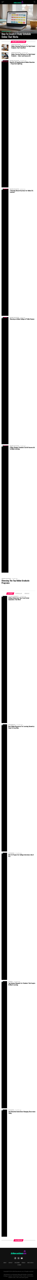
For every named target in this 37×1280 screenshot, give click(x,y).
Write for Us (30, 1262)
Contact (11, 1262)
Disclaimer (17, 1262)
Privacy (23, 1262)
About (5, 1262)
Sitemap (19, 1265)
